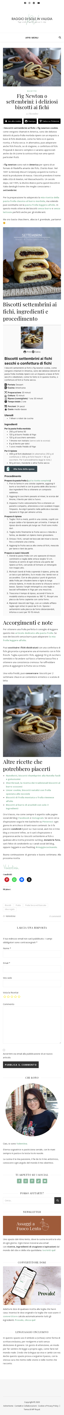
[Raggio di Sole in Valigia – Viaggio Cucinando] (32, 19)
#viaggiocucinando (46, 847)
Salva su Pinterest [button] (50, 121)
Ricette (32, 91)
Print (28, 352)
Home (10, 1405)
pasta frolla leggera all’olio (40, 204)
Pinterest (47, 821)
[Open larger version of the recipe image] (32, 338)
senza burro (44, 208)
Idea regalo (10, 909)
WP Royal (35, 1409)
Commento (8, 1004)
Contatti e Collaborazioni (26, 1405)
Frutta (18, 905)
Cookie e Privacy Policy (48, 1405)
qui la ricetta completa (39, 480)
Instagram (38, 817)
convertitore (10, 1316)
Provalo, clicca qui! (25, 1319)
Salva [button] (37, 352)
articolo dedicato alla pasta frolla (34, 632)
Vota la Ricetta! (10, 992)
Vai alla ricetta (14, 121)
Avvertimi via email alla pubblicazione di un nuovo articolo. (28, 1055)
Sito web (7, 977)
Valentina (10, 916)
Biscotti (8, 905)
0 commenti (55, 916)
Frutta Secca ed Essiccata (35, 905)
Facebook (23, 817)
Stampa (31, 121)
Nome (7, 948)
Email (6, 962)
